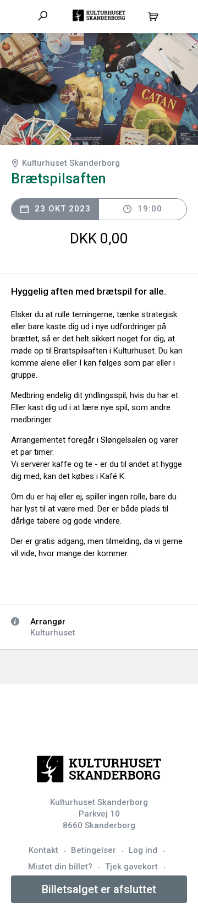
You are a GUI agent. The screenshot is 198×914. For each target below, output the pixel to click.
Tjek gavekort (131, 867)
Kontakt (43, 850)
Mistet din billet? (60, 867)
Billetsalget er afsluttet (99, 889)
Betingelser (93, 850)
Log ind (143, 850)
